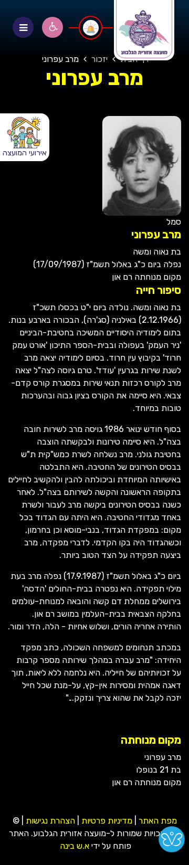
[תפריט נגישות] (52, 27)
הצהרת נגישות (50, 821)
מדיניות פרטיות (105, 821)
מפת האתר (158, 821)
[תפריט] (23, 27)
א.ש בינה (73, 846)
